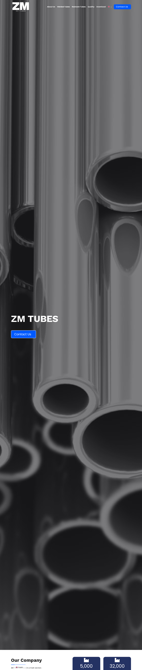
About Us (51, 7)
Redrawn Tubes (79, 7)
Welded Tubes (63, 7)
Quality (91, 7)
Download (101, 7)
